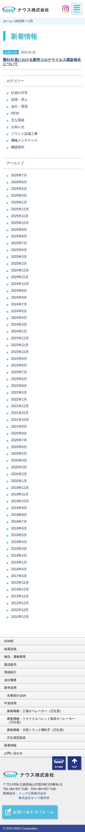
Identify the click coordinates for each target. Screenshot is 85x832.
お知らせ (11, 52)
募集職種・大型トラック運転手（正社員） (36, 730)
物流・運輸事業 (15, 656)
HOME (9, 641)
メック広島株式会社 (32, 793)
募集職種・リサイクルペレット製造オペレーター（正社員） (41, 720)
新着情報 (10, 745)
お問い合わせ (13, 753)
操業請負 (10, 649)
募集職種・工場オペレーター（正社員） (35, 711)
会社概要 (10, 680)
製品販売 (10, 664)
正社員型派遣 (16, 737)
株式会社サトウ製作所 (34, 798)
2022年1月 (19, 399)
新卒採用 (10, 687)
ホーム (7, 21)
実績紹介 (10, 672)
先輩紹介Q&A (16, 695)
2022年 (20, 21)
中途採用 (10, 703)
